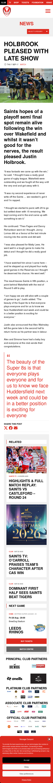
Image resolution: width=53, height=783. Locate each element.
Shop (16, 2)
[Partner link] (14, 666)
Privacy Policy (26, 780)
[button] (49, 739)
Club (3, 2)
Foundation (37, 2)
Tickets (25, 2)
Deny (26, 767)
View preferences (26, 774)
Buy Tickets (26, 641)
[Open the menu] (47, 11)
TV (10, 2)
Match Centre (26, 649)
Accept (26, 760)
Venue (49, 2)
